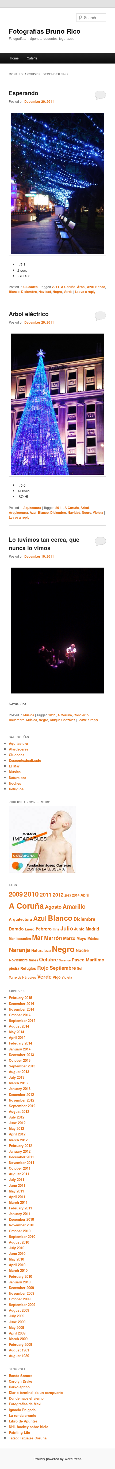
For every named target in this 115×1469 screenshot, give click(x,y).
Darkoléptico (19, 1386)
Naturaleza (17, 777)
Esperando (23, 93)
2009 (16, 893)
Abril (84, 895)
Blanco (14, 291)
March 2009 (18, 1338)
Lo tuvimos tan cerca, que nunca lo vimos (44, 543)
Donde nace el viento (26, 1398)
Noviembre (18, 959)
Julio (66, 928)
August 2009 (19, 1310)
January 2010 (19, 1281)
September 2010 (22, 1236)
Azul (90, 286)
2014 (75, 895)
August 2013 (19, 1071)
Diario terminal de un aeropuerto (36, 1392)
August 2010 (19, 1242)
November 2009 (21, 1293)
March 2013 (18, 1082)
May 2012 (16, 1128)
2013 (67, 895)
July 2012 (16, 1117)
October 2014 (19, 1014)
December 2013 (21, 1054)
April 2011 (17, 1196)
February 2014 (20, 1043)
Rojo (43, 967)
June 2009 (17, 1321)
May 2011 (16, 1191)
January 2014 (19, 1049)
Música (28, 715)
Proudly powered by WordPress (57, 1458)
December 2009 (21, 1287)
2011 (55, 286)
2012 (58, 894)
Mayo (81, 938)
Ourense (65, 960)
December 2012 (21, 1094)
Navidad (45, 291)
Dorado (16, 929)
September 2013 (22, 1065)
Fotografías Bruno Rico (44, 31)
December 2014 (21, 1003)
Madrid (92, 929)
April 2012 (17, 1134)
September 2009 (22, 1304)
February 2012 (20, 1145)
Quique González (62, 719)
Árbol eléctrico (29, 314)
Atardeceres (18, 749)
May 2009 (16, 1327)
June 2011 (17, 1185)
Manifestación (20, 938)
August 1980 (19, 1355)
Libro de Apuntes (23, 1421)
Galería (32, 58)
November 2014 (21, 1009)
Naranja (19, 949)
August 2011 (19, 1173)
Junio (79, 929)
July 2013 (16, 1077)
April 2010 (17, 1264)
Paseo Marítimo (88, 960)
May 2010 (16, 1259)
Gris (56, 929)
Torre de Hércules (22, 977)
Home (14, 58)
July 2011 (16, 1179)
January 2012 (19, 1151)
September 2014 (22, 1020)
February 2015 (20, 997)
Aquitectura (32, 507)
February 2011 (20, 1207)
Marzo (69, 938)
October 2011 (19, 1168)
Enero (29, 929)
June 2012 (17, 1122)
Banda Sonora (20, 1375)
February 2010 (20, 1276)
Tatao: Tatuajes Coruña (28, 1437)
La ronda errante (22, 1415)
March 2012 (18, 1139)
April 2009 (17, 1333)
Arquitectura (18, 512)
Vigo (56, 977)
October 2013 (19, 1060)
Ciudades (30, 286)
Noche (82, 950)
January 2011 (19, 1213)
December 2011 (21, 1156)
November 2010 (21, 1224)
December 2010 (21, 1219)
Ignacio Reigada (22, 1409)
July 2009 (16, 1315)
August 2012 (19, 1111)
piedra (14, 968)
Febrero (44, 928)
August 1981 (19, 1350)
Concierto (81, 715)
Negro (57, 291)
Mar (37, 937)
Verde (68, 291)
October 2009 (19, 1298)
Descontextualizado (25, 760)
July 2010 (16, 1247)
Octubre (48, 959)
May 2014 (16, 1031)
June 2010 (17, 1253)
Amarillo (74, 906)
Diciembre (29, 291)
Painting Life (19, 1432)
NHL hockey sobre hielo (28, 1426)
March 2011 (18, 1202)
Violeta (98, 512)
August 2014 (19, 1026)
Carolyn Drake (20, 1381)
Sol (79, 968)
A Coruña (68, 286)
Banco (100, 286)
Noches (15, 783)
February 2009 (20, 1344)
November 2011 (21, 1162)
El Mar (14, 766)
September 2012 (22, 1105)
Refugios (16, 788)
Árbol (81, 286)
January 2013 (19, 1088)
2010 (31, 894)
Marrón (53, 937)
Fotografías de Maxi (25, 1403)
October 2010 (19, 1230)
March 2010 (18, 1270)
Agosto (53, 906)
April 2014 (17, 1037)
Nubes (33, 960)
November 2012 (21, 1100)
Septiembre (63, 967)
